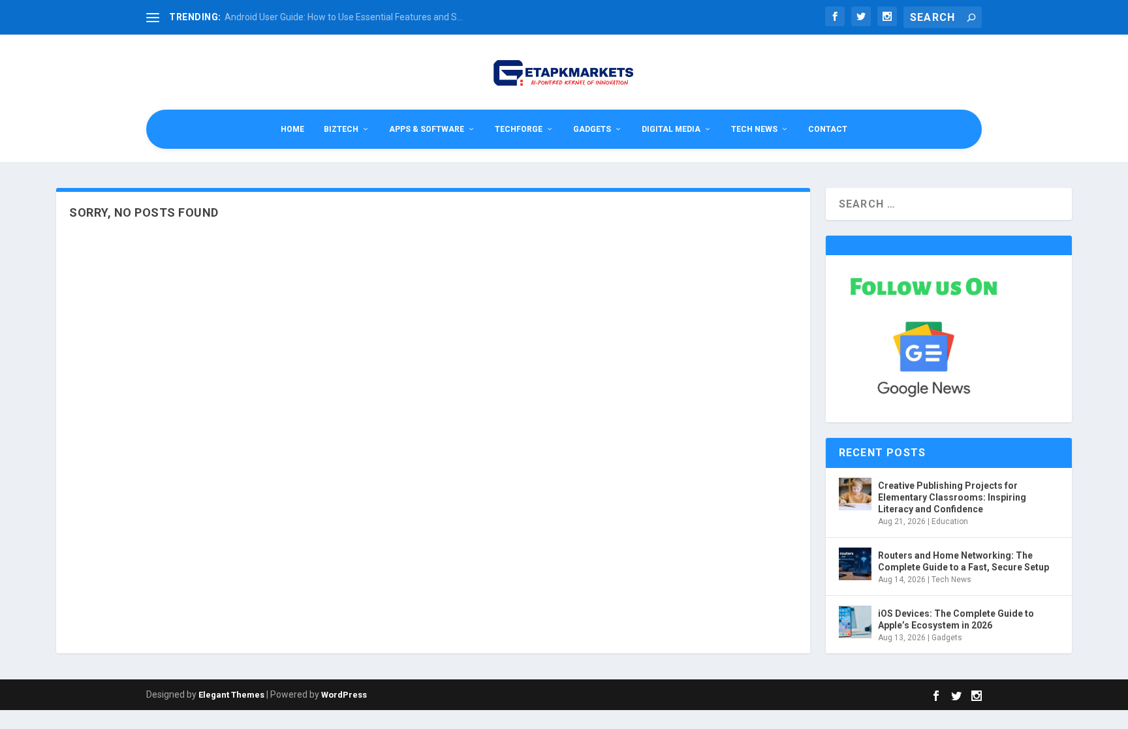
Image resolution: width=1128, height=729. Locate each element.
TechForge (518, 129)
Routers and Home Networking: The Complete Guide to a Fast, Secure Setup (963, 561)
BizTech (341, 129)
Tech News (754, 129)
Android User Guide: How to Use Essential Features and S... (344, 17)
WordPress (344, 695)
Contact (827, 129)
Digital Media (671, 129)
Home (292, 129)
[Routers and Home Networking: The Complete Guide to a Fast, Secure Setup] (855, 564)
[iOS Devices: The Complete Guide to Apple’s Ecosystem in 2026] (855, 622)
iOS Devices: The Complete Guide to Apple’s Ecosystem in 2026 (956, 619)
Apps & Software (426, 129)
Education (950, 521)
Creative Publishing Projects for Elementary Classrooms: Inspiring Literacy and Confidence (952, 497)
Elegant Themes (231, 695)
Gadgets (592, 129)
